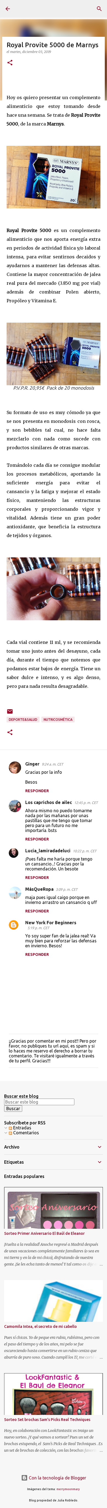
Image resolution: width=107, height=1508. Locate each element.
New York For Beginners (50, 922)
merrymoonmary (68, 1489)
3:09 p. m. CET (66, 889)
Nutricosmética (58, 719)
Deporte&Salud (23, 719)
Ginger (32, 763)
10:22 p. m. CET (84, 851)
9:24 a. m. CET (52, 764)
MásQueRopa (39, 889)
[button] (10, 63)
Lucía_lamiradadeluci (48, 850)
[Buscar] (99, 8)
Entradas (21, 1127)
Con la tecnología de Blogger (57, 1477)
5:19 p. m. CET (38, 928)
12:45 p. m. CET (86, 803)
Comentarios (25, 1132)
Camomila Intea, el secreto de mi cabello (40, 1326)
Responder (37, 791)
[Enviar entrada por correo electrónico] (10, 713)
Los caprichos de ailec (48, 802)
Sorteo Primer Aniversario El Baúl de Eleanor (44, 1233)
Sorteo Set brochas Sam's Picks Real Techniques (47, 1419)
